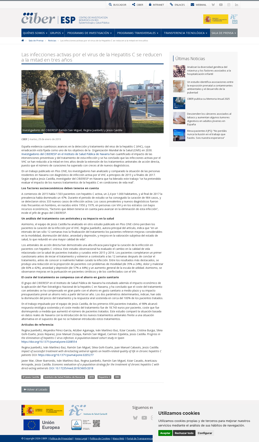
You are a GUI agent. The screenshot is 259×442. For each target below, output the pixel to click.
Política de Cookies (100, 438)
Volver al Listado (36, 389)
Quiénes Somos (34, 33)
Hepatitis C (104, 377)
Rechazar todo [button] (184, 433)
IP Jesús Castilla (31, 377)
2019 (91, 377)
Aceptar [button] (165, 433)
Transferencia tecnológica (184, 33)
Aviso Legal (81, 438)
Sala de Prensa (223, 33)
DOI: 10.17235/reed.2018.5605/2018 (71, 368)
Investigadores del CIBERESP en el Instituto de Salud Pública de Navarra (65, 154)
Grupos (56, 33)
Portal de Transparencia (140, 438)
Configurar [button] (205, 433)
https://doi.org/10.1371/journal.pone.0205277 (65, 355)
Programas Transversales (136, 33)
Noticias (52, 40)
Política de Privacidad (61, 438)
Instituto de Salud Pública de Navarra (64, 377)
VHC (117, 377)
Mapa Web (118, 438)
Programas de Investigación (88, 33)
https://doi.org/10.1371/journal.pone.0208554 (49, 341)
